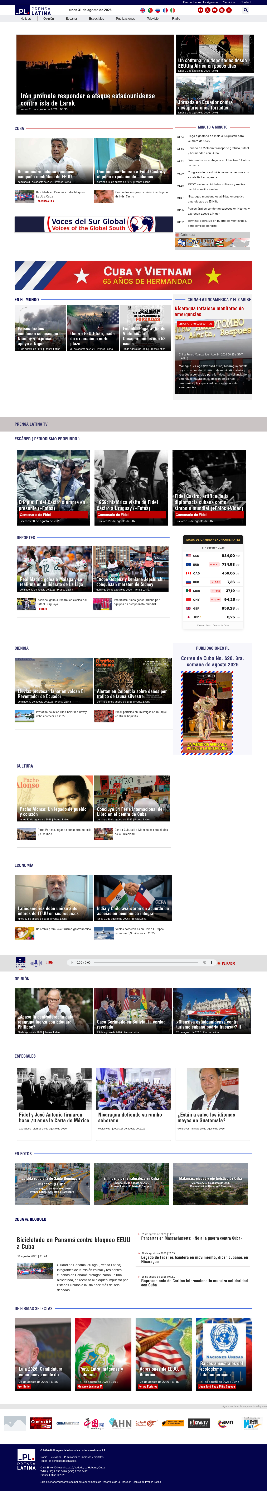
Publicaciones (125, 18)
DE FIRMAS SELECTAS (34, 1308)
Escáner (71, 18)
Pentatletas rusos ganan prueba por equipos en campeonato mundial (137, 602)
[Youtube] (215, 10)
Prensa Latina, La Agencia (200, 2)
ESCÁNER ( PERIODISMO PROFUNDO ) (47, 438)
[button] (245, 10)
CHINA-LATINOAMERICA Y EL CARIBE (219, 299)
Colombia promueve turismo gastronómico (63, 929)
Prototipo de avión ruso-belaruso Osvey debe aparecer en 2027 (61, 714)
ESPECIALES (25, 1056)
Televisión (153, 18)
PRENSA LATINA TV (31, 424)
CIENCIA (22, 648)
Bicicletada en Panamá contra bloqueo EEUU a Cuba (73, 1243)
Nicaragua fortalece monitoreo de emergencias (209, 311)
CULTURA (25, 766)
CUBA (19, 128)
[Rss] (229, 10)
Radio (176, 18)
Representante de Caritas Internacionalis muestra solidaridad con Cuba (194, 1282)
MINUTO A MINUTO (213, 127)
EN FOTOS (23, 1153)
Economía (24, 865)
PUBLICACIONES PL (212, 648)
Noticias (25, 18)
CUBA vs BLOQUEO (30, 1219)
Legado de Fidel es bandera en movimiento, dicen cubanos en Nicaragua (194, 1259)
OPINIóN (22, 978)
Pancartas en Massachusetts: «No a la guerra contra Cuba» (192, 1238)
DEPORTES (26, 537)
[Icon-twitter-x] (207, 10)
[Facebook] (200, 10)
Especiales (96, 18)
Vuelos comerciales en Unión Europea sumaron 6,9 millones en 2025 (139, 931)
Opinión (48, 18)
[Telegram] (222, 10)
